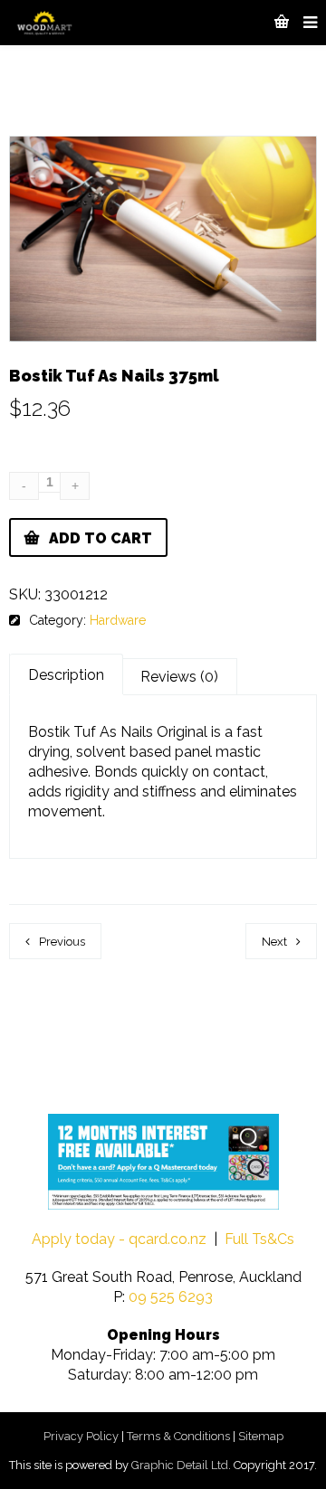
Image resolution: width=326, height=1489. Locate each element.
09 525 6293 (171, 1296)
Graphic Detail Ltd (179, 1465)
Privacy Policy (81, 1436)
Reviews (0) (179, 676)
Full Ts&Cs (259, 1239)
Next (274, 941)
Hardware (118, 620)
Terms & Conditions (178, 1436)
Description (66, 674)
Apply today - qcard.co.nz (119, 1239)
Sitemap (260, 1436)
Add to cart (100, 538)
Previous (62, 941)
